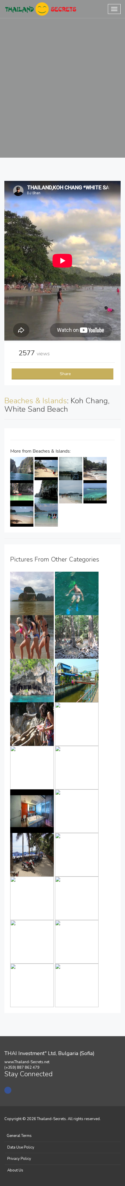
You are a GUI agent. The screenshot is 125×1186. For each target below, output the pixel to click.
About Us (15, 1170)
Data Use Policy (20, 1147)
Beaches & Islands (35, 401)
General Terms (19, 1135)
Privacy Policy (19, 1158)
